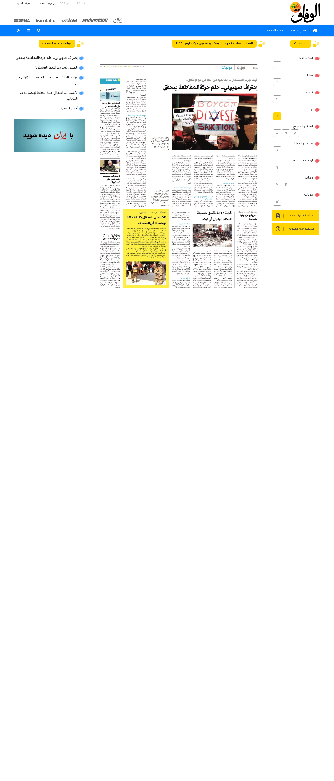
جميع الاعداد (298, 30)
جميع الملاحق (274, 30)
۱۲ (277, 202)
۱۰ (277, 185)
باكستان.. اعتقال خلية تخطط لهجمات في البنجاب (48, 96)
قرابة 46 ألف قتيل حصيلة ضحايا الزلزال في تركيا (47, 80)
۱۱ (286, 185)
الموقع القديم (24, 3)
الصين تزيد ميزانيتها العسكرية (56, 68)
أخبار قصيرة (69, 108)
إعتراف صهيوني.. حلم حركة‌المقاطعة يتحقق (47, 58)
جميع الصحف (46, 3)
